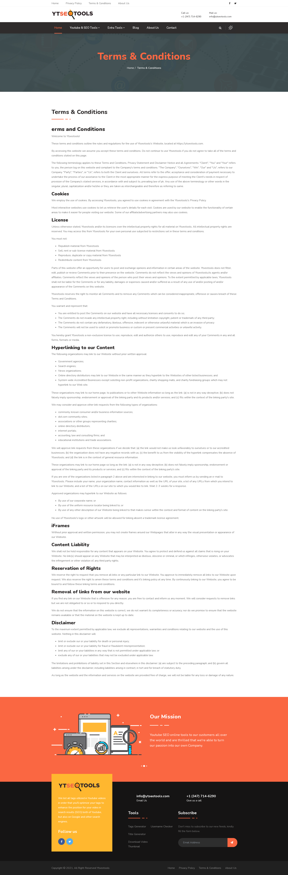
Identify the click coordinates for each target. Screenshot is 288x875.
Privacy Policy (74, 3)
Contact (171, 28)
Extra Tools (115, 28)
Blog (136, 28)
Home (55, 3)
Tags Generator (137, 826)
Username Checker (162, 826)
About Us (123, 3)
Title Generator (137, 834)
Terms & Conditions (100, 3)
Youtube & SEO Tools (84, 28)
